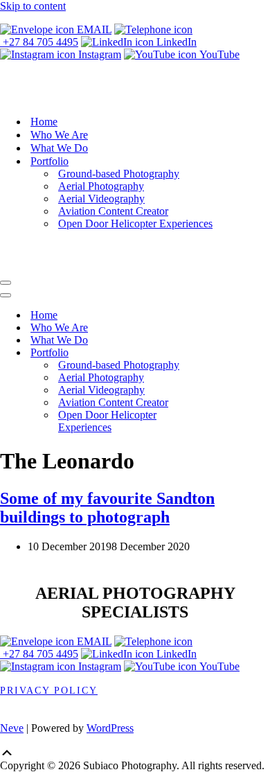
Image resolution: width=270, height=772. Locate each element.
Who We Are (59, 135)
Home (43, 122)
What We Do (59, 148)
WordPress (110, 728)
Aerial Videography (101, 198)
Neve (12, 728)
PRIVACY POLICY (49, 690)
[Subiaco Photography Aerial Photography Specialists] (135, 97)
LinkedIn (175, 42)
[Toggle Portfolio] (242, 352)
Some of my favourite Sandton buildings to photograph (107, 507)
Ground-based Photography (118, 173)
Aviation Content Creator (113, 211)
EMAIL (92, 29)
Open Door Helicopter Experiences (135, 223)
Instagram (98, 54)
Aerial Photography (101, 186)
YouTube (218, 54)
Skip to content (33, 6)
